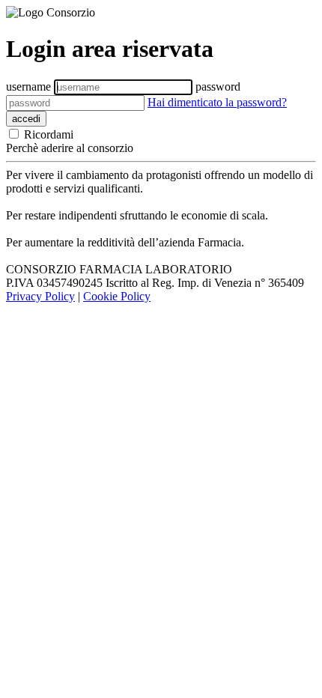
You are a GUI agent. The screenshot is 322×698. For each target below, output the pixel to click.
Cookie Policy (117, 296)
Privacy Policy (40, 296)
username (28, 86)
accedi (26, 118)
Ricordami (47, 134)
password (217, 86)
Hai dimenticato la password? (217, 102)
